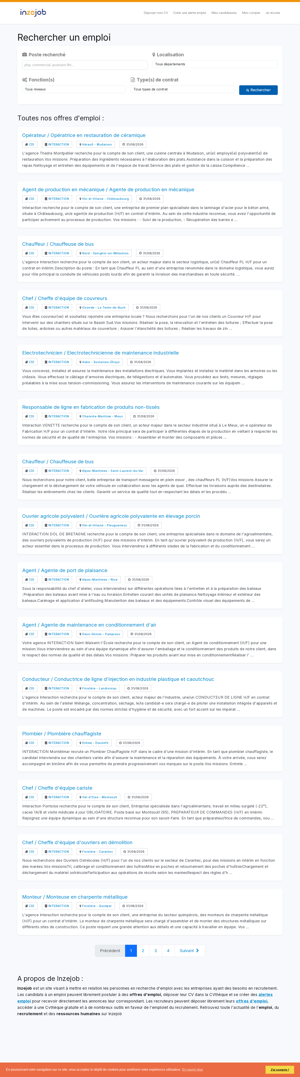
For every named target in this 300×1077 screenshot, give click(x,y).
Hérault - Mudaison (96, 144)
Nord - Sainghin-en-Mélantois (105, 253)
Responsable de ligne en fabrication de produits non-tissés (91, 407)
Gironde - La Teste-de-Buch (103, 307)
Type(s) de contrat (157, 79)
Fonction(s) (41, 79)
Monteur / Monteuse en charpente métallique (75, 897)
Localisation (170, 54)
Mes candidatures (224, 13)
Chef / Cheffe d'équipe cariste (57, 788)
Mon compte (251, 13)
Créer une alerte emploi (189, 13)
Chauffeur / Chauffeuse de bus (58, 244)
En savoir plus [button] (192, 1069)
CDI (31, 144)
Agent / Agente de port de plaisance (64, 570)
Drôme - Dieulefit (95, 743)
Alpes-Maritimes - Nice (99, 579)
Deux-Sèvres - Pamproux (100, 634)
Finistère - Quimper (96, 906)
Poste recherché (47, 54)
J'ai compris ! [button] (280, 1069)
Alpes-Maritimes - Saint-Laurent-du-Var (112, 470)
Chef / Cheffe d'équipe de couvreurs (64, 298)
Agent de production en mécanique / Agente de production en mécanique (108, 189)
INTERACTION (58, 144)
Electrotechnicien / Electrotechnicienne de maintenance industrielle (100, 353)
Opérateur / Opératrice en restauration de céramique (84, 135)
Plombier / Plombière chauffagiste (61, 734)
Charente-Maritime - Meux (102, 416)
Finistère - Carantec (97, 851)
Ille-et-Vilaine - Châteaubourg (105, 198)
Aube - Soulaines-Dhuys (100, 362)
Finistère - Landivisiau (99, 688)
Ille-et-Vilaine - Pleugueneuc (104, 525)
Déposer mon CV (156, 13)
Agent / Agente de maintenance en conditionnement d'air (89, 625)
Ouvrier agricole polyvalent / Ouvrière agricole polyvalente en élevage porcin (111, 516)
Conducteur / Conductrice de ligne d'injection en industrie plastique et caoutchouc (118, 679)
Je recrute (273, 13)
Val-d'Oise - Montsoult (99, 797)
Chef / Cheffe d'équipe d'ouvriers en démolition (77, 842)
